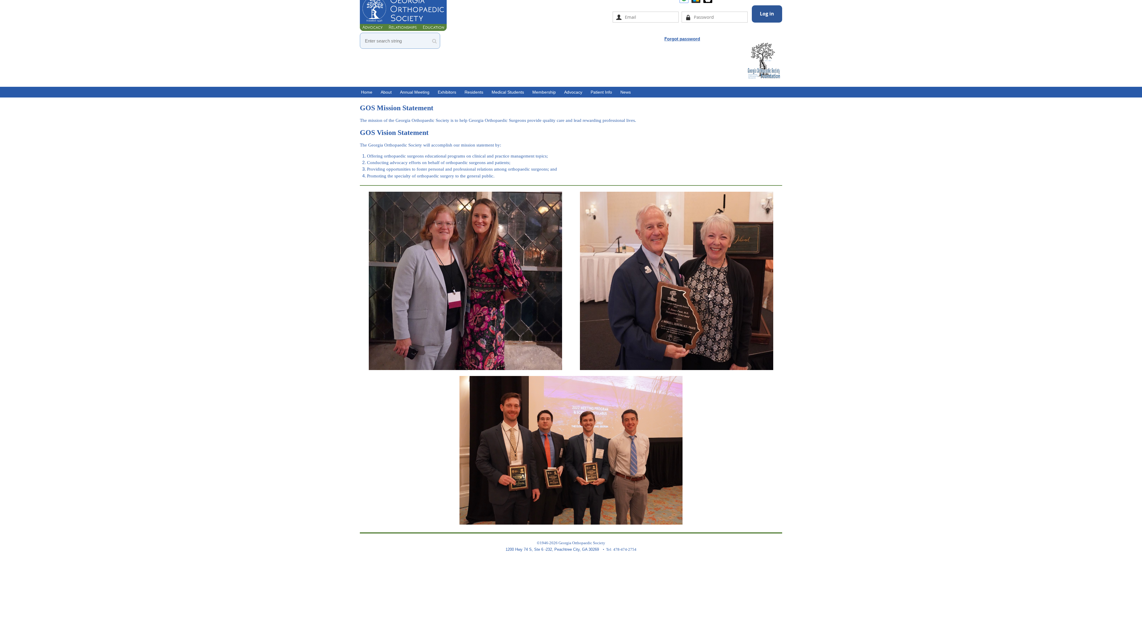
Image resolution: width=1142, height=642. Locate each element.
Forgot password (682, 38)
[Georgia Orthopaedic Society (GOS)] (403, 29)
